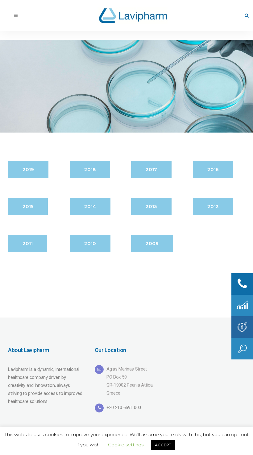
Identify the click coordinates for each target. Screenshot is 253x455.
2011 (28, 243)
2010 (90, 243)
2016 (213, 169)
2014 (90, 206)
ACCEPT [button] (163, 444)
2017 (151, 169)
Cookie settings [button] (125, 445)
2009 (152, 243)
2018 (90, 169)
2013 (151, 206)
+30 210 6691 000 (123, 407)
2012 (213, 206)
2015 (28, 206)
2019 (28, 169)
